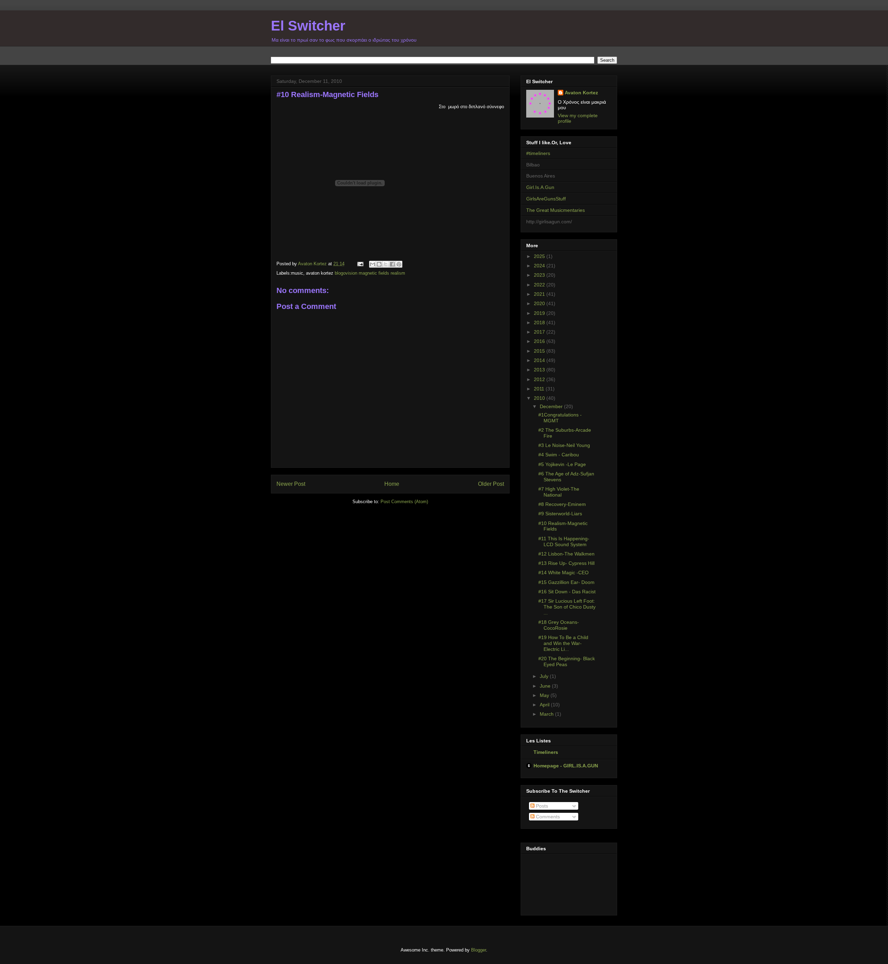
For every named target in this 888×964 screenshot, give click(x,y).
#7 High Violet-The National (558, 492)
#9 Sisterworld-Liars (560, 513)
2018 (540, 322)
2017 (540, 332)
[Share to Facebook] (392, 264)
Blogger (478, 950)
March (547, 714)
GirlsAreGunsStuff (546, 198)
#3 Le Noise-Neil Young (564, 445)
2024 (540, 265)
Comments (547, 816)
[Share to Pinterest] (398, 264)
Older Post (491, 484)
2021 (540, 294)
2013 (540, 369)
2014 (540, 360)
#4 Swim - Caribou (558, 454)
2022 (540, 284)
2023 (540, 275)
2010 (540, 398)
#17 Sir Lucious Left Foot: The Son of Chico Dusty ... (567, 607)
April (545, 704)
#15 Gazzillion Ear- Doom (566, 582)
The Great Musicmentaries (555, 210)
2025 (540, 256)
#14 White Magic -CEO (563, 572)
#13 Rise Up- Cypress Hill (566, 563)
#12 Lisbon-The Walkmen (566, 554)
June (546, 686)
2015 (540, 351)
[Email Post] (360, 263)
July (545, 676)
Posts (541, 806)
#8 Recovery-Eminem (562, 504)
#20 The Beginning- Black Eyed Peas (566, 661)
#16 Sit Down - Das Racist (567, 591)
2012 (540, 379)
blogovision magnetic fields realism (370, 273)
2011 (540, 388)
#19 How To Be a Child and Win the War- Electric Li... (563, 643)
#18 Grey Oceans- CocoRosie (558, 625)
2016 (540, 341)
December (552, 406)
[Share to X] (385, 264)
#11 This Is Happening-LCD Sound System (563, 541)
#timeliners (538, 153)
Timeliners (545, 752)
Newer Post (290, 484)
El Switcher (308, 25)
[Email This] (372, 264)
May (545, 695)
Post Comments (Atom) (404, 501)
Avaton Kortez (581, 92)
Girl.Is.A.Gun (540, 187)
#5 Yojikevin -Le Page (562, 464)
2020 (540, 303)
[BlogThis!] (379, 264)
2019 (540, 313)
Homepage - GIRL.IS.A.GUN (565, 765)
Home (391, 484)
